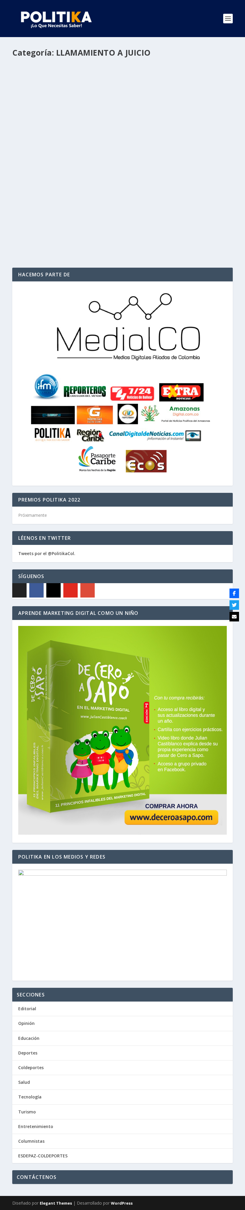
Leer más (32, 241)
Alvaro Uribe (80, 217)
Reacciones (144, 217)
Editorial (27, 1008)
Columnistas (31, 1141)
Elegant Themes (56, 1203)
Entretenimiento (35, 1126)
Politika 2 (33, 217)
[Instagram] (53, 590)
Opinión (26, 1023)
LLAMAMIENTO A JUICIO (113, 217)
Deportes (27, 1053)
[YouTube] (70, 590)
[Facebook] (36, 590)
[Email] (234, 616)
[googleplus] (87, 590)
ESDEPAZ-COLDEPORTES (43, 1156)
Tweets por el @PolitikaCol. (46, 553)
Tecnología (30, 1097)
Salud (24, 1082)
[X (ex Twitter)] (19, 590)
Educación (28, 1038)
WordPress (122, 1203)
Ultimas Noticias (169, 217)
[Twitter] (234, 605)
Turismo (27, 1112)
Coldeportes (31, 1067)
